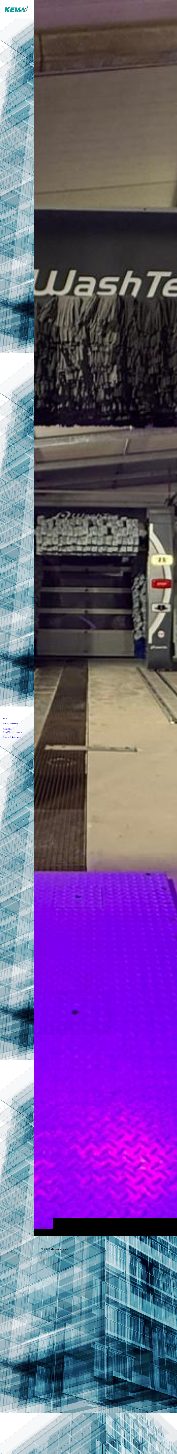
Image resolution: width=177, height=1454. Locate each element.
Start (5, 718)
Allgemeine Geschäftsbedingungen (12, 730)
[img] (105, 618)
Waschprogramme (10, 724)
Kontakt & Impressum (12, 737)
